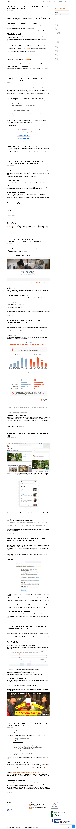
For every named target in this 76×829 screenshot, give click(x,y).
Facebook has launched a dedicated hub (36, 282)
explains (22, 403)
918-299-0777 (62, 8)
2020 (57, 29)
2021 (57, 28)
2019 (57, 46)
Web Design (12, 10)
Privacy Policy (36, 827)
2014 (57, 53)
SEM (7, 806)
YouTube (12, 630)
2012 (57, 55)
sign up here (10, 312)
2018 (57, 47)
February (58, 43)
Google (7, 82)
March (58, 42)
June (58, 38)
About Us (8, 810)
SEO (13, 727)
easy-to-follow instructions (21, 100)
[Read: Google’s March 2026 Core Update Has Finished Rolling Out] (30, 808)
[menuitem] (43, 1)
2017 (57, 49)
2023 (57, 25)
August (58, 36)
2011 (57, 57)
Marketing (10, 10)
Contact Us (9, 813)
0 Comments (12, 315)
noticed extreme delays (12, 226)
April (58, 41)
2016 (57, 50)
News (11, 82)
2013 (57, 54)
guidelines (45, 42)
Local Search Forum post (23, 230)
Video (10, 630)
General (7, 10)
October (58, 33)
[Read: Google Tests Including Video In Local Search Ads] (30, 805)
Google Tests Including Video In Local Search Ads (38, 804)
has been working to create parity (17, 772)
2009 (57, 59)
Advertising (8, 165)
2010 (57, 58)
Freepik (12, 619)
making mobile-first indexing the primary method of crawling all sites (35, 772)
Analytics (8, 807)
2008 (57, 61)
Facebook (8, 243)
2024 (57, 24)
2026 (57, 21)
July (57, 37)
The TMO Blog (9, 809)
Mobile (11, 727)
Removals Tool (27, 59)
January (58, 45)
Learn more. (14, 555)
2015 (57, 51)
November (59, 32)
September (59, 34)
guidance (29, 48)
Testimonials (9, 811)
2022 (57, 26)
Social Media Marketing (13, 437)
